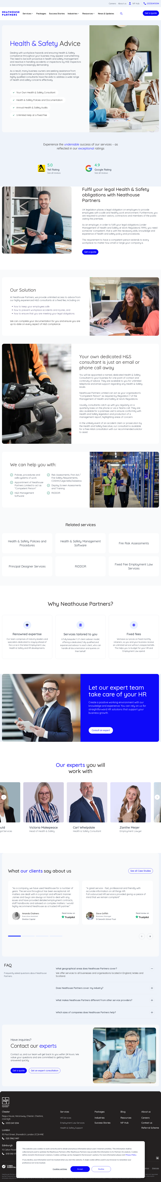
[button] (14, 936)
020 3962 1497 (12, 1138)
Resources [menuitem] (125, 1117)
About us (122, 3)
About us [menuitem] (146, 1111)
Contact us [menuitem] (146, 1122)
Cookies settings (60, 1169)
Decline (101, 1169)
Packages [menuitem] (100, 1111)
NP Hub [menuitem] (124, 1122)
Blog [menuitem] (122, 1111)
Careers (112, 3)
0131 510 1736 (12, 1153)
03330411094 (153, 3)
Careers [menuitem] (145, 1117)
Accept (80, 1169)
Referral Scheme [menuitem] (150, 1127)
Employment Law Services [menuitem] (72, 1123)
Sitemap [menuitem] (155, 1168)
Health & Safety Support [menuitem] (71, 1128)
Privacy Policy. (131, 1155)
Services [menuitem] (64, 1111)
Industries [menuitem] (100, 1117)
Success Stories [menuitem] (102, 1122)
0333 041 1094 (12, 1123)
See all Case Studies (140, 870)
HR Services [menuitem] (65, 1118)
